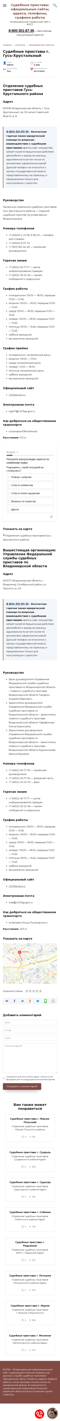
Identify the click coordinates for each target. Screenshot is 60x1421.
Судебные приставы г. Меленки (30, 1335)
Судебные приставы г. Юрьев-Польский (30, 1120)
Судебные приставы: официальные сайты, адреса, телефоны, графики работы (30, 11)
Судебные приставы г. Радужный (30, 1244)
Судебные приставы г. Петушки (30, 1275)
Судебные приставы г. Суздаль (30, 1152)
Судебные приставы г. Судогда (30, 1182)
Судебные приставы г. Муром (30, 1305)
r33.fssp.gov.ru (17, 394)
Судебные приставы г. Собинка (30, 1212)
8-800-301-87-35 (21, 31)
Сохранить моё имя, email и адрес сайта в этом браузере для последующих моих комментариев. (30, 1078)
